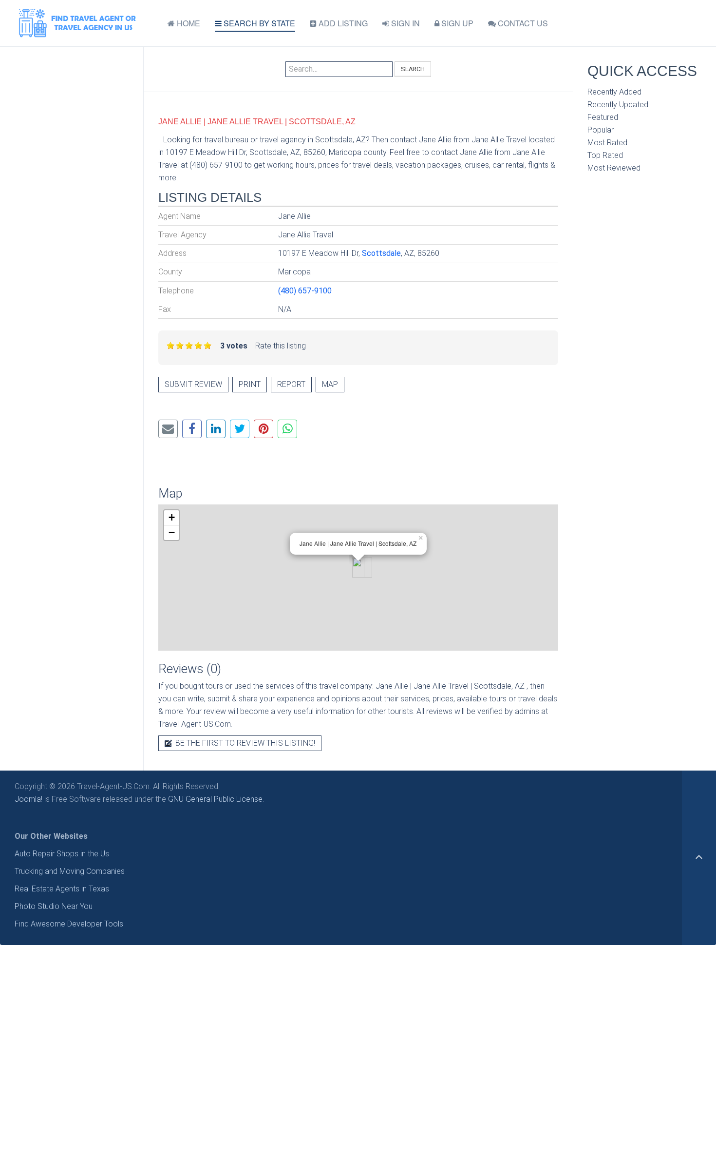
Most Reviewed (614, 168)
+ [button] (172, 517)
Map (330, 384)
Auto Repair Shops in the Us (62, 853)
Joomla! (28, 799)
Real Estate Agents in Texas (62, 888)
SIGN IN (404, 23)
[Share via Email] (168, 429)
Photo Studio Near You (54, 906)
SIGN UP (456, 23)
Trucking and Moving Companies (70, 871)
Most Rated (607, 142)
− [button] (172, 532)
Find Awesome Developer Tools (69, 923)
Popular (600, 130)
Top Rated (605, 155)
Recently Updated (617, 104)
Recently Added (614, 92)
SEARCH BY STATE (258, 23)
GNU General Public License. (216, 799)
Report (291, 384)
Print (250, 384)
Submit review (193, 384)
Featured (602, 117)
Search (413, 69)
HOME (187, 23)
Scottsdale (381, 253)
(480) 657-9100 (305, 290)
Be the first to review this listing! (244, 743)
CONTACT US (522, 23)
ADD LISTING (342, 23)
